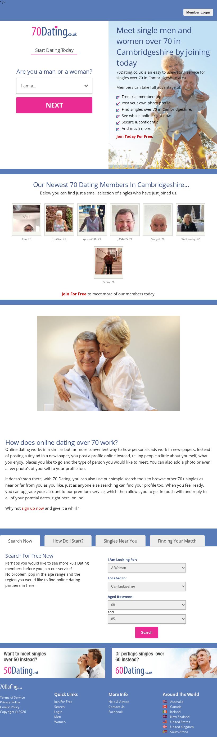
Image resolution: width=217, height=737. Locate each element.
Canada (176, 706)
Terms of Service (12, 697)
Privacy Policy (10, 702)
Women (60, 722)
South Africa (179, 732)
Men (57, 716)
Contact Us (116, 706)
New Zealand (179, 716)
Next (54, 104)
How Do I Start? (68, 541)
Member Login (198, 12)
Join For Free (63, 701)
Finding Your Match (177, 541)
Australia (176, 701)
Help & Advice (118, 701)
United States (180, 722)
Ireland (175, 711)
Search (146, 632)
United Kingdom (182, 727)
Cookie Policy (9, 707)
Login (58, 711)
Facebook (115, 711)
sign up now (33, 508)
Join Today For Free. (134, 136)
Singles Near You (120, 541)
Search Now (20, 541)
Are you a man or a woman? (54, 71)
